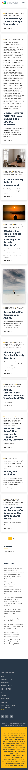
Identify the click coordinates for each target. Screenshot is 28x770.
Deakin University (8, 50)
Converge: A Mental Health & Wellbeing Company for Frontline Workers (13, 642)
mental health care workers (11, 78)
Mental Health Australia (13, 75)
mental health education (13, 85)
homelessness (7, 65)
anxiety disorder (8, 386)
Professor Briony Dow (9, 96)
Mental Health (14, 72)
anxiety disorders (13, 42)
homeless (13, 64)
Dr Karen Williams (8, 60)
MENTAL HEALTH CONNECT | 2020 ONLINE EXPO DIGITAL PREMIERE (13, 119)
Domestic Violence (19, 59)
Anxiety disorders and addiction (12, 463)
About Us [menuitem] (3, 676)
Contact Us (4, 710)
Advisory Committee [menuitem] (6, 679)
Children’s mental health (10, 347)
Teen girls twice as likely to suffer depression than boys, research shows (13, 513)
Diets (21, 54)
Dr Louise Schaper (18, 60)
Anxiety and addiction (10, 473)
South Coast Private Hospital (11, 105)
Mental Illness (11, 425)
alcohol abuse (14, 460)
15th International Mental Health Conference (11, 501)
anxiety (18, 13)
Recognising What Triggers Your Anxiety (14, 315)
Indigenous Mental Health (14, 69)
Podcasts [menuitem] (3, 695)
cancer (20, 226)
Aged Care (10, 41)
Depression (16, 50)
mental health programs (10, 88)
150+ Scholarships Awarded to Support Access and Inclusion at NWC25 (13, 611)
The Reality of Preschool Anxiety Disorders (14, 355)
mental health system (14, 91)
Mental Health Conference (17, 82)
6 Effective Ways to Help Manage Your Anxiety (13, 21)
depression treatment (13, 54)
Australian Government (16, 49)
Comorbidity (7, 465)
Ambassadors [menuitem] (5, 682)
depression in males (9, 52)
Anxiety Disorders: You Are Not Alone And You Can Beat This (14, 394)
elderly (5, 62)
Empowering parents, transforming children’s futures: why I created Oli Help (13, 626)
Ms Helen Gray (16, 93)
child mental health (14, 345)
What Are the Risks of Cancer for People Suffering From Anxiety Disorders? (12, 238)
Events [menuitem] (3, 693)
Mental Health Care (19, 77)
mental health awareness (10, 421)
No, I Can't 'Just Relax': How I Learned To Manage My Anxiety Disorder (13, 434)
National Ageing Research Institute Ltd (14, 95)
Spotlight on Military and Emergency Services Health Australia (11, 634)
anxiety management (14, 15)
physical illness (16, 227)
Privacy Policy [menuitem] (5, 698)
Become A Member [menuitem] (6, 685)
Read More (7, 28)
